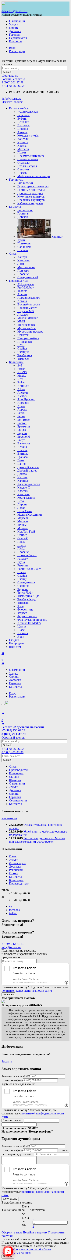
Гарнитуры (16, 179)
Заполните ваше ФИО (16, 1076)
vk (10, 906)
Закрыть (7, 1061)
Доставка (15, 31)
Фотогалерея (17, 863)
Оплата (14, 27)
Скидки (14, 640)
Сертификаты (18, 38)
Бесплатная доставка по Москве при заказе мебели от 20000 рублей (37, 840)
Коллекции (16, 362)
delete (5, 11)
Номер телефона (12, 1080)
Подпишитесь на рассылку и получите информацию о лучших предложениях (24, 954)
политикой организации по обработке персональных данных (26, 1251)
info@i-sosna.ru (11, 947)
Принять (7, 1256)
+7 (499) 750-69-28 (13, 85)
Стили (13, 253)
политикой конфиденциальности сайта (27, 990)
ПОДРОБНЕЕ (18, 11)
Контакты (15, 41)
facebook (14, 909)
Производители (19, 280)
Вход (12, 47)
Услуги (13, 24)
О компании (17, 21)
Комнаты (15, 206)
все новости (9, 818)
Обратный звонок (13, 737)
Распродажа (16, 643)
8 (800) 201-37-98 (12, 82)
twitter (13, 913)
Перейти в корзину (35, 1232)
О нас (12, 856)
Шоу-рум (15, 646)
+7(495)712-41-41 (13, 943)
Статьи (13, 873)
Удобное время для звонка (18, 1084)
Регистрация (17, 51)
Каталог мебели (19, 108)
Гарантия (15, 797)
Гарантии (15, 34)
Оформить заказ (12, 1232)
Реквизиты (16, 870)
